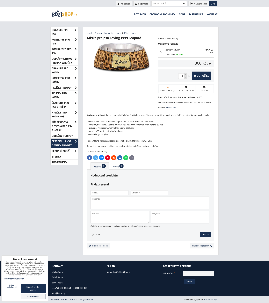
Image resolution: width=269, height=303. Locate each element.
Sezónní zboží (60, 151)
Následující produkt (200, 245)
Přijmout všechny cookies (33, 288)
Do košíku (202, 76)
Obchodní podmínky (162, 14)
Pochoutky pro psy (61, 51)
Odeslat (205, 234)
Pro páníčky (59, 162)
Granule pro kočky (60, 70)
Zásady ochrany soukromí (81, 299)
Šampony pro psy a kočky (60, 105)
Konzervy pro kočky (61, 80)
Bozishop (140, 14)
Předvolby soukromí (59, 299)
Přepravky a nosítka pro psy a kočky (62, 126)
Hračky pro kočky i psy (59, 114)
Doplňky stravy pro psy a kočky (62, 61)
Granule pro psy (60, 32)
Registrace (143, 3)
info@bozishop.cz (60, 293)
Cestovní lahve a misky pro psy (62, 143)
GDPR (182, 14)
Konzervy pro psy (61, 41)
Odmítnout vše (33, 296)
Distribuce (196, 14)
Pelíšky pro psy (62, 88)
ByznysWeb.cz (210, 299)
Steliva (56, 156)
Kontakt (212, 14)
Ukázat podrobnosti (12, 286)
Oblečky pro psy (62, 136)
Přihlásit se (124, 3)
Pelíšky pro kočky (59, 95)
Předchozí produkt (100, 245)
